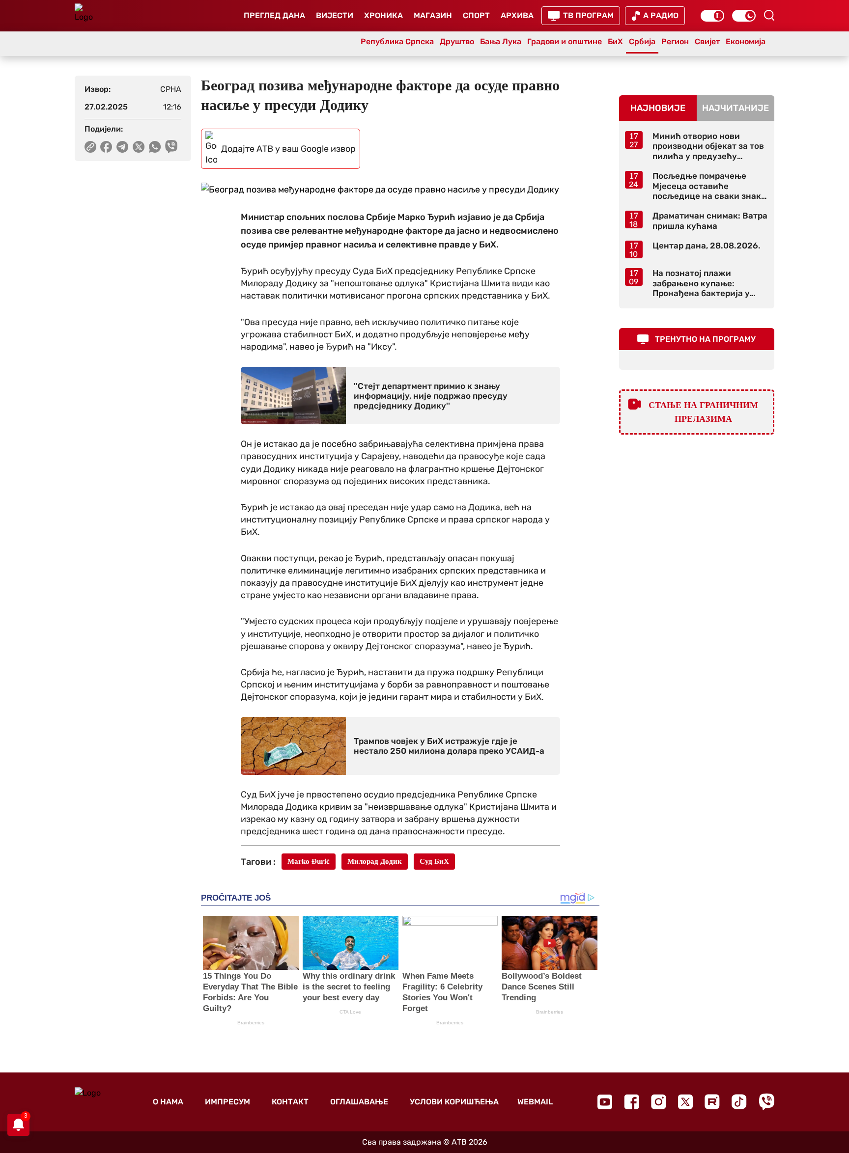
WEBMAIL (535, 1101)
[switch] (712, 16)
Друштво (457, 41)
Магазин (433, 15)
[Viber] (766, 1101)
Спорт (476, 15)
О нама (168, 1101)
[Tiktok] (739, 1101)
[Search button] (769, 15)
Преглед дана (274, 15)
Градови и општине (564, 41)
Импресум (227, 1101)
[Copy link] (90, 147)
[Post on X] (139, 147)
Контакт (290, 1101)
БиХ (615, 41)
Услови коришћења (454, 1101)
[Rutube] (712, 1101)
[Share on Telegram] (122, 147)
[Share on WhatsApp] (155, 147)
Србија (642, 41)
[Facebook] (631, 1101)
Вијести (334, 15)
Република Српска (397, 41)
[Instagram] (658, 1101)
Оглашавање (359, 1101)
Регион (675, 41)
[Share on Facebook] (106, 147)
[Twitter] (685, 1101)
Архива (517, 15)
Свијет (707, 41)
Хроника (383, 15)
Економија (745, 41)
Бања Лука (500, 41)
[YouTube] (604, 1102)
